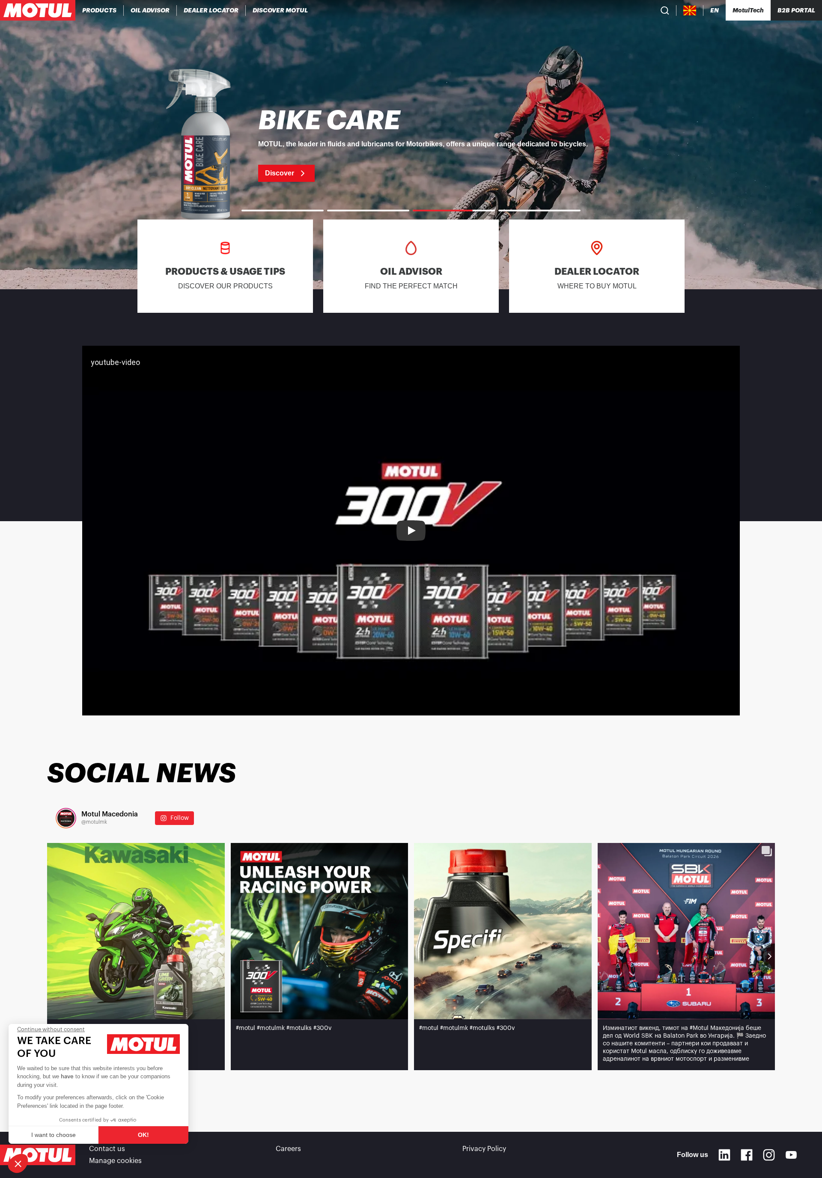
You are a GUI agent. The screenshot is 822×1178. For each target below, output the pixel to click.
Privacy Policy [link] (484, 1148)
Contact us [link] (107, 1148)
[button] (18, 1163)
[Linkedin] (724, 1155)
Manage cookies (115, 1160)
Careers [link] (288, 1148)
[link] (411, 144)
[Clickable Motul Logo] (37, 10)
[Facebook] (747, 1155)
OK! (143, 1134)
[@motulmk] (65, 818)
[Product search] (665, 10)
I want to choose (53, 1134)
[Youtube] (791, 1155)
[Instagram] (769, 1155)
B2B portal (796, 10)
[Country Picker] (689, 10)
